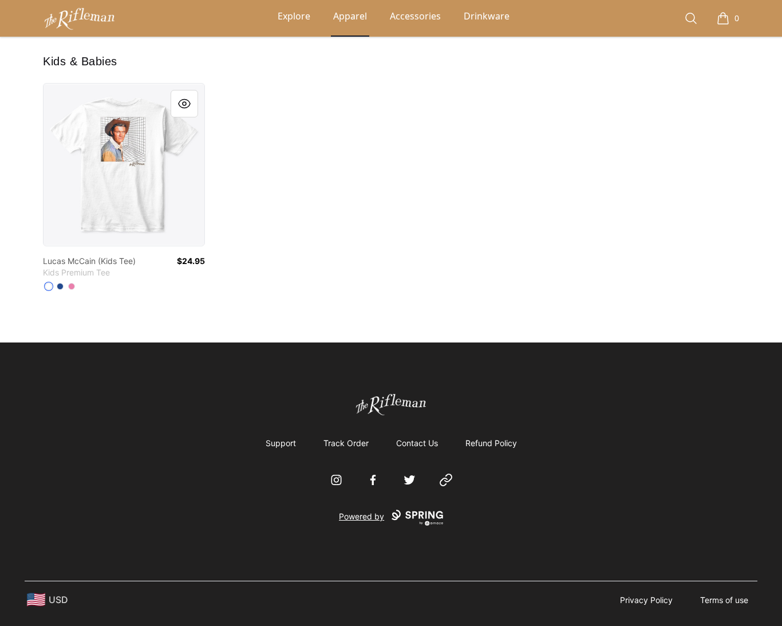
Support (281, 443)
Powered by (361, 516)
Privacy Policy (646, 600)
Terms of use (724, 600)
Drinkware (487, 16)
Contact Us (417, 443)
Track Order (346, 443)
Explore (294, 16)
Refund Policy (491, 443)
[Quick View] (184, 103)
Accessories (415, 16)
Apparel (350, 16)
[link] (124, 165)
